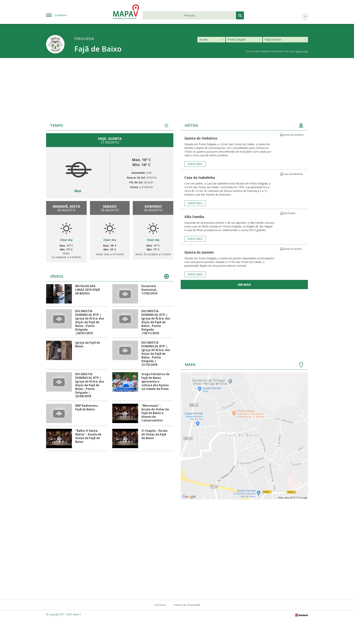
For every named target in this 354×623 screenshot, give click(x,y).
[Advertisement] (177, 85)
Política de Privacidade (187, 605)
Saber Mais (195, 164)
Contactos (160, 605)
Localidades (60, 15)
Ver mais (244, 285)
